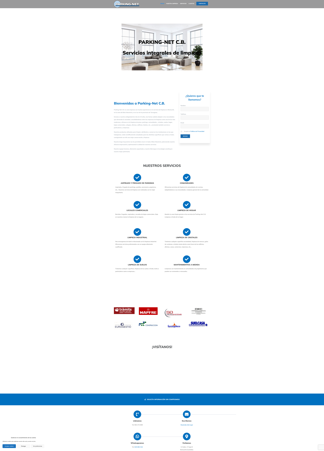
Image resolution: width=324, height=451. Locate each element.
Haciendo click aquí (187, 425)
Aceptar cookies (9, 446)
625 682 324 (138, 447)
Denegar (23, 446)
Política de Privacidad (197, 131)
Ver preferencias (37, 446)
